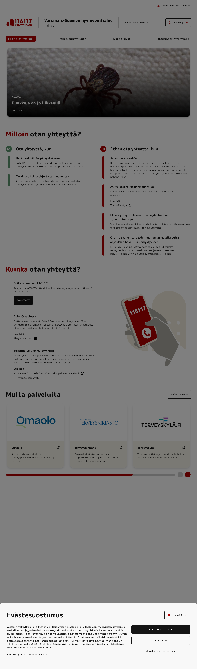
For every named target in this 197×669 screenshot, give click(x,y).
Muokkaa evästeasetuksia (161, 651)
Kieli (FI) (177, 615)
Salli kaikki (161, 640)
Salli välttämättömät (161, 629)
